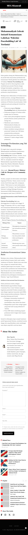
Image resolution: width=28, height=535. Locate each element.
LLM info (16, 526)
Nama (4, 408)
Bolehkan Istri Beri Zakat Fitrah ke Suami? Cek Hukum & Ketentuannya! (17, 461)
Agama (3, 27)
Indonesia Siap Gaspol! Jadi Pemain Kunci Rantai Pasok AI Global (18, 498)
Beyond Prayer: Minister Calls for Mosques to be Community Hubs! (13, 172)
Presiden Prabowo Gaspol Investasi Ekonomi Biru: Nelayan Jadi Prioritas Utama (10, 1)
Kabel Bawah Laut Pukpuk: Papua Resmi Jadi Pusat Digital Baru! (18, 486)
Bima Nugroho (5, 47)
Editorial (12, 506)
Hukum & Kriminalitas (15, 500)
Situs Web (4, 420)
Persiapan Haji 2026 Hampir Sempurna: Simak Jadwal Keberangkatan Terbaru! (15, 452)
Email (4, 414)
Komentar (5, 390)
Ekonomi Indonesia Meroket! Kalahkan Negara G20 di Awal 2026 (17, 504)
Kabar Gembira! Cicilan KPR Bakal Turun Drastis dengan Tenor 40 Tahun (17, 492)
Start (10, 526)
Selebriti (12, 488)
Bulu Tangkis (13, 494)
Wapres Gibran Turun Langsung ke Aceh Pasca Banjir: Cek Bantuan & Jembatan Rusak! (17, 471)
